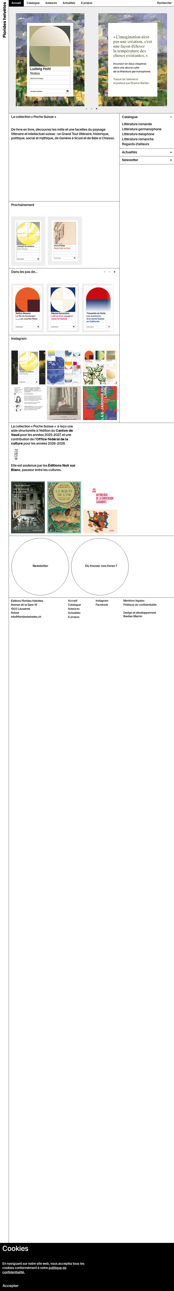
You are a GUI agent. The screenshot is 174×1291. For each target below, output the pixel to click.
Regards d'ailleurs (135, 144)
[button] (164, 3)
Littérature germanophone (141, 129)
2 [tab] (91, 109)
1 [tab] (86, 109)
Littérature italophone (138, 134)
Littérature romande (137, 124)
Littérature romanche (138, 139)
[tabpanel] (50, 59)
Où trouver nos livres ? (101, 566)
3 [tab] (96, 109)
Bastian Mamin (132, 616)
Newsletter (40, 566)
